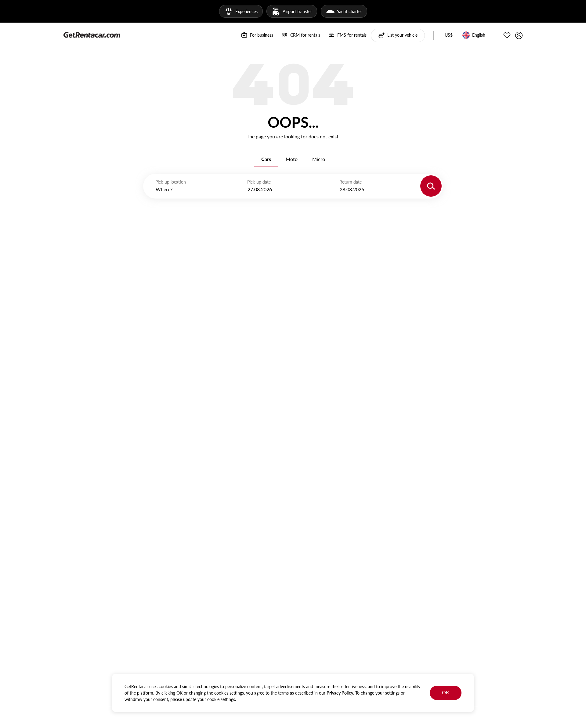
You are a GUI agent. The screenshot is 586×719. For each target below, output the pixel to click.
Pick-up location (170, 181)
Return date (350, 181)
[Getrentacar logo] (91, 34)
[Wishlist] (507, 35)
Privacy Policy (340, 692)
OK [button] (445, 692)
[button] (449, 35)
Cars (266, 159)
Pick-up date (259, 181)
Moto (292, 159)
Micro (318, 159)
